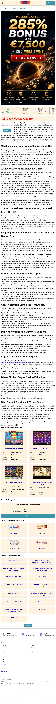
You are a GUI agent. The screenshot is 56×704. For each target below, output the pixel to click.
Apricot (4, 664)
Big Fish (42, 533)
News (30, 642)
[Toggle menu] (2, 2)
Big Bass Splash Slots (14, 448)
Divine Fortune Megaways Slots (42, 483)
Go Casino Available (14, 576)
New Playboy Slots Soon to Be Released (14, 569)
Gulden (14, 617)
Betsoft (4, 652)
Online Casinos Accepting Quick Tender (42, 569)
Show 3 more (4, 655)
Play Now (50, 3)
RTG (4, 666)
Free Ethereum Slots (14, 601)
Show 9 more (4, 671)
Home (5, 8)
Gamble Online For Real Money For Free (14, 610)
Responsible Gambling (49, 699)
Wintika (42, 548)
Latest (32, 645)
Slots (32, 652)
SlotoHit (14, 533)
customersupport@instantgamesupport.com (15, 362)
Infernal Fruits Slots (24, 111)
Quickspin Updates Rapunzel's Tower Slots (41, 561)
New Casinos (42, 576)
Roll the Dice (14, 560)
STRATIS (42, 609)
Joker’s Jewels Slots (41, 448)
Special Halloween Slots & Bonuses (41, 594)
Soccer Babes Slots (14, 482)
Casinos (13, 8)
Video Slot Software (14, 585)
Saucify (5, 647)
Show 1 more (32, 655)
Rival (4, 650)
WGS (4, 645)
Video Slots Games (14, 593)
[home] (25, 4)
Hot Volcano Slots (39, 111)
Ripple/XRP (42, 601)
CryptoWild (14, 548)
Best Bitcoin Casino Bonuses (42, 586)
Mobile (32, 647)
